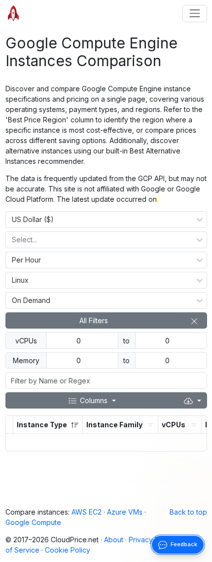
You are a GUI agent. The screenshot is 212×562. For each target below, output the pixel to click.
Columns (93, 400)
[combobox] (12, 219)
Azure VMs (124, 512)
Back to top (188, 512)
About (113, 539)
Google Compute (33, 522)
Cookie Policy (67, 550)
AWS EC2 (86, 512)
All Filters (93, 320)
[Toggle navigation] (194, 13)
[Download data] (192, 400)
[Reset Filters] (194, 320)
